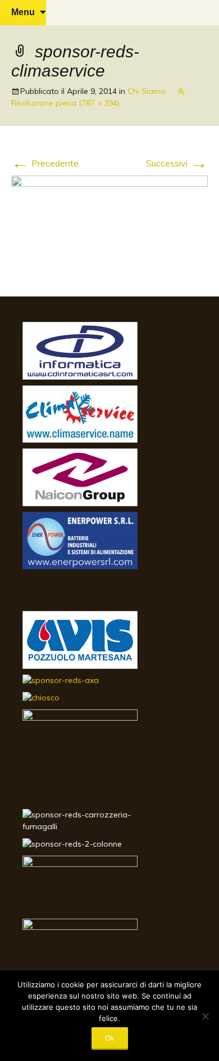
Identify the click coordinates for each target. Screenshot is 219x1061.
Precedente (45, 163)
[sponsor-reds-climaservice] (109, 224)
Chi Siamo (146, 91)
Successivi (177, 163)
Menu (23, 12)
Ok (110, 1037)
